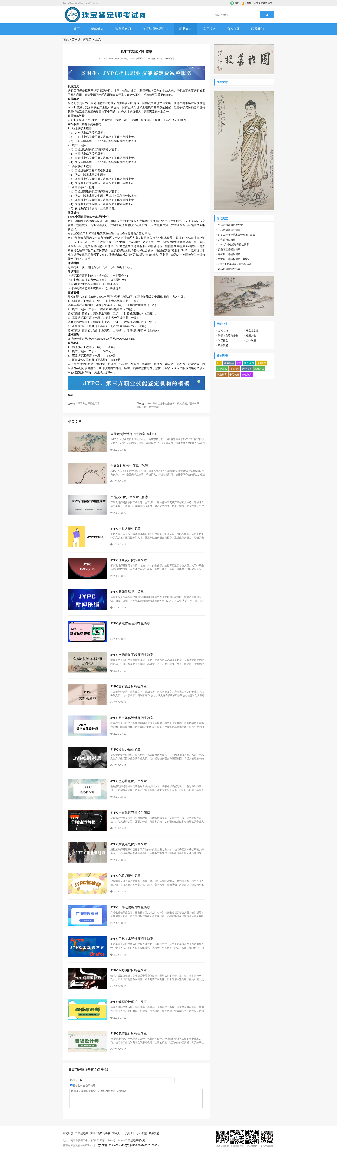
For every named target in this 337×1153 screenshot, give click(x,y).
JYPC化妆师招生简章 (125, 875)
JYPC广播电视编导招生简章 (130, 907)
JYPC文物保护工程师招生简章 (131, 655)
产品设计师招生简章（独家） (130, 497)
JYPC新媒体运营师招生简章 (130, 623)
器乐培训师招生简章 (229, 269)
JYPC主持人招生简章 (125, 528)
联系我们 (257, 29)
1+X (219, 363)
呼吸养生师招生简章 (89, 403)
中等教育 (234, 374)
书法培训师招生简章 (229, 229)
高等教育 (259, 368)
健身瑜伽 (249, 363)
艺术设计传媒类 (81, 39)
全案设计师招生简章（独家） (130, 465)
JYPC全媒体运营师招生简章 (130, 812)
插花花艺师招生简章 (229, 249)
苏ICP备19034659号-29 (111, 1145)
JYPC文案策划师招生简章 (128, 686)
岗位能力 (247, 374)
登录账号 (90, 1085)
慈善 (238, 363)
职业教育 (222, 374)
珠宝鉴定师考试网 (263, 3)
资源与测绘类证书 (155, 29)
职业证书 (222, 368)
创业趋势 (234, 368)
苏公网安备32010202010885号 (142, 1145)
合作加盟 (233, 29)
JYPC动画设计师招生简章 (128, 1002)
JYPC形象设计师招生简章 (128, 560)
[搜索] (267, 14)
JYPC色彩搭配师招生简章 (128, 781)
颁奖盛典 (229, 363)
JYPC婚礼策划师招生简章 (128, 844)
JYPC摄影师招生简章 (125, 749)
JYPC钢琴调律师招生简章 (128, 970)
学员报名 (209, 29)
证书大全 (185, 29)
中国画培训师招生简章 (230, 224)
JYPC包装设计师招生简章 (128, 1033)
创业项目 (247, 368)
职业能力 (261, 363)
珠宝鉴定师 (123, 29)
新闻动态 (97, 29)
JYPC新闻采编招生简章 (127, 592)
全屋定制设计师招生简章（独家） (134, 434)
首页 (76, 29)
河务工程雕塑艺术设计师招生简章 (236, 234)
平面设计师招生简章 (229, 254)
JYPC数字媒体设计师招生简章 (131, 718)
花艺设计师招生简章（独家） (234, 259)
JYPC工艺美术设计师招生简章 (131, 939)
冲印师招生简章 (226, 239)
